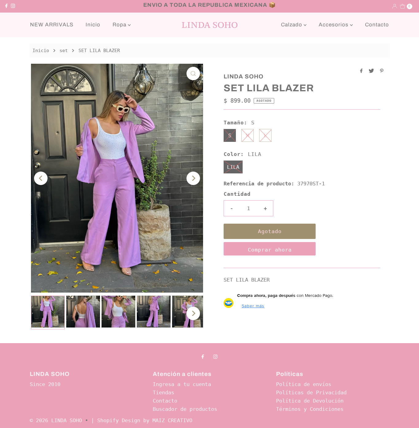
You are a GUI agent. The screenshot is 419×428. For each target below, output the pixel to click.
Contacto (377, 25)
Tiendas (163, 392)
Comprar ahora (270, 250)
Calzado (292, 25)
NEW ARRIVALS (51, 25)
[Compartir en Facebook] (363, 71)
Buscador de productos (185, 409)
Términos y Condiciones (310, 409)
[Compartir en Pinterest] (381, 71)
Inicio (93, 25)
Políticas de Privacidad (311, 392)
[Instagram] (13, 6)
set (64, 50)
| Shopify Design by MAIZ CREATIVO (141, 420)
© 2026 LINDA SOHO (56, 420)
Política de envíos (303, 384)
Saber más (253, 306)
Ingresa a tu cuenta (182, 384)
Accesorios (334, 25)
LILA (233, 167)
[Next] (193, 178)
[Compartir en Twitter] (373, 71)
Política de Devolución (310, 401)
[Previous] (41, 178)
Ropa (120, 25)
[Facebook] (6, 6)
